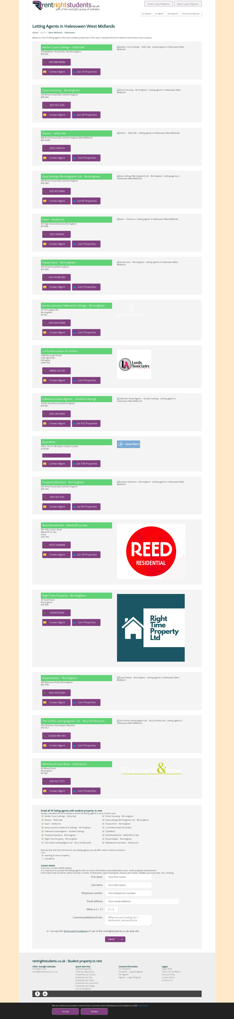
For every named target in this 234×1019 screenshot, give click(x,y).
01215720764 (57, 612)
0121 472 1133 (57, 497)
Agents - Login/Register (130, 977)
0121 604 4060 (57, 322)
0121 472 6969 (57, 191)
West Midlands (55, 32)
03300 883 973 (57, 735)
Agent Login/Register (188, 4)
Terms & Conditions (171, 972)
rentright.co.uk (39, 969)
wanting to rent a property (57, 855)
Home (35, 32)
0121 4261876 (57, 234)
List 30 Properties (87, 114)
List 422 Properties (87, 423)
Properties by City (84, 977)
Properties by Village (85, 986)
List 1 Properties (86, 244)
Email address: (95, 901)
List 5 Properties (87, 287)
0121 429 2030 (57, 692)
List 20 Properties (87, 71)
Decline (94, 1011)
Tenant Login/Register (158, 4)
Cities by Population (85, 972)
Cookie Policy (168, 977)
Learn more (143, 1006)
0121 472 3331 (57, 105)
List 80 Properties (87, 506)
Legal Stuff (167, 969)
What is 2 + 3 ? (95, 909)
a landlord (49, 859)
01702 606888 (57, 545)
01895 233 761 (57, 370)
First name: (97, 877)
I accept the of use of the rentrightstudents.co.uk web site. (95, 931)
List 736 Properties (87, 463)
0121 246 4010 (57, 413)
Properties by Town (85, 980)
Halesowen (70, 32)
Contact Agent (57, 71)
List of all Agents (83, 989)
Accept (65, 1011)
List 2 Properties (87, 332)
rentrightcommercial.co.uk (45, 972)
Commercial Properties (191, 14)
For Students (146, 14)
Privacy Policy (168, 974)
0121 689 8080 (57, 62)
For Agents (159, 14)
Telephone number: (92, 893)
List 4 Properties (87, 157)
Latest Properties (83, 969)
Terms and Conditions (76, 931)
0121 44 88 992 (57, 277)
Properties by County (85, 974)
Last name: (97, 885)
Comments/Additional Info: (88, 917)
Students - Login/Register (131, 972)
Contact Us (167, 980)
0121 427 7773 (57, 781)
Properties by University (87, 983)
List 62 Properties (86, 201)
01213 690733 (57, 148)
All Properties (173, 14)
